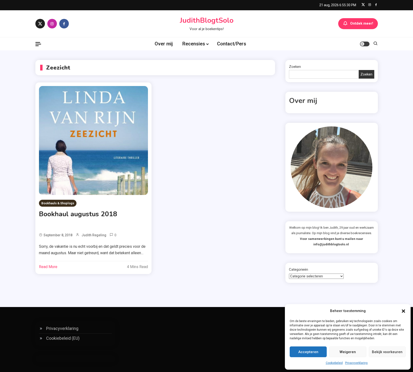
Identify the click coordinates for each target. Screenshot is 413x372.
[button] (403, 311)
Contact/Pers (231, 44)
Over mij (164, 44)
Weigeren (348, 352)
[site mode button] (365, 44)
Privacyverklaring (356, 363)
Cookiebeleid (334, 363)
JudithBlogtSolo (207, 20)
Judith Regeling (94, 235)
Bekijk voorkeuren (387, 352)
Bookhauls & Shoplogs (57, 203)
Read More (48, 266)
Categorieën (298, 269)
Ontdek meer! (361, 23)
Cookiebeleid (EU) (63, 338)
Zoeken (295, 67)
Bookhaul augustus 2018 (78, 214)
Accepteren (308, 352)
